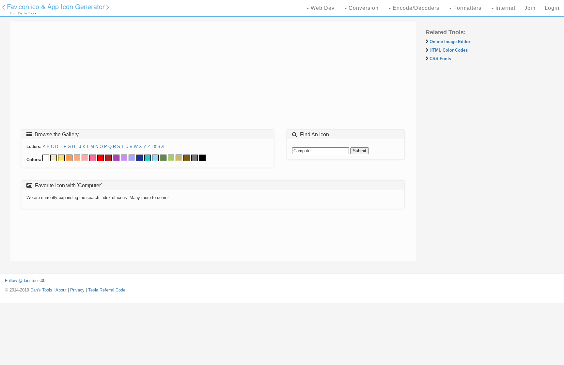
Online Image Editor (450, 41)
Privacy (77, 290)
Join (530, 8)
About (61, 290)
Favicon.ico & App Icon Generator (56, 6)
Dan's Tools (41, 290)
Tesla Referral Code (106, 290)
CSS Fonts (440, 58)
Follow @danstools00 (25, 280)
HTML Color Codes (449, 50)
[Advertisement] (210, 77)
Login (552, 8)
